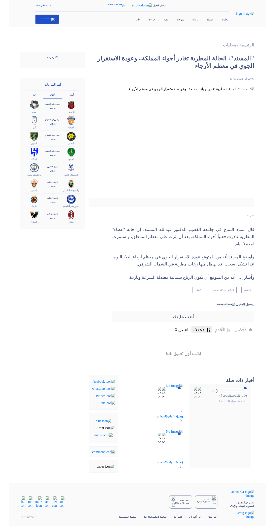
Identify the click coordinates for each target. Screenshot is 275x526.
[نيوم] (34, 104)
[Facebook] (103, 381)
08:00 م (52, 187)
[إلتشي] (34, 183)
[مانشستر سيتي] (34, 167)
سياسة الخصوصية (127, 516)
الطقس (248, 290)
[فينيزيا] (34, 214)
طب (138, 19)
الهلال (34, 159)
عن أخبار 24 (195, 516)
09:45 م (52, 218)
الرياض (71, 112)
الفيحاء (71, 127)
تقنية (165, 19)
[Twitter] (105, 395)
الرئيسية (246, 45)
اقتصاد (210, 19)
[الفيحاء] (71, 120)
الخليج (71, 159)
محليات (225, 19)
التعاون (34, 143)
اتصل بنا (178, 516)
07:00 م (52, 124)
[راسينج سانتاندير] (71, 183)
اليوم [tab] (52, 94)
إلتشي (34, 190)
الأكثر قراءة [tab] (52, 57)
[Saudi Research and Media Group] (239, 515)
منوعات (180, 19)
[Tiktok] (30, 501)
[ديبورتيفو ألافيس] (71, 199)
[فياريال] (34, 199)
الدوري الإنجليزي (52, 167)
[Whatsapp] (103, 388)
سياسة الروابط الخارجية (155, 516)
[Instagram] (47, 501)
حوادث (151, 19)
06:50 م (52, 108)
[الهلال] (34, 151)
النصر (71, 143)
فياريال (34, 206)
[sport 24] (47, 19)
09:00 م (52, 140)
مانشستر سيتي (34, 174)
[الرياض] (71, 104)
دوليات (195, 19)
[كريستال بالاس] (71, 167)
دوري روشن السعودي (52, 104)
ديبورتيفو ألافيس (71, 206)
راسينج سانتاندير (71, 190)
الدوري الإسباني (52, 182)
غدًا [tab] (34, 94)
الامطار (198, 290)
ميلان (71, 221)
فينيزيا (34, 221)
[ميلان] (71, 214)
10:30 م (52, 203)
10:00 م (52, 171)
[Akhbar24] (239, 494)
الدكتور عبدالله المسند (223, 290)
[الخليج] (71, 151)
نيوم (34, 112)
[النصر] (71, 136)
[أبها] (34, 120)
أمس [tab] (71, 94)
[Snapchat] (23, 501)
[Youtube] (38, 501)
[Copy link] (107, 403)
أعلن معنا (212, 516)
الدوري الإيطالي (52, 214)
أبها (34, 127)
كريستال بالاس (71, 174)
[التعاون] (34, 136)
